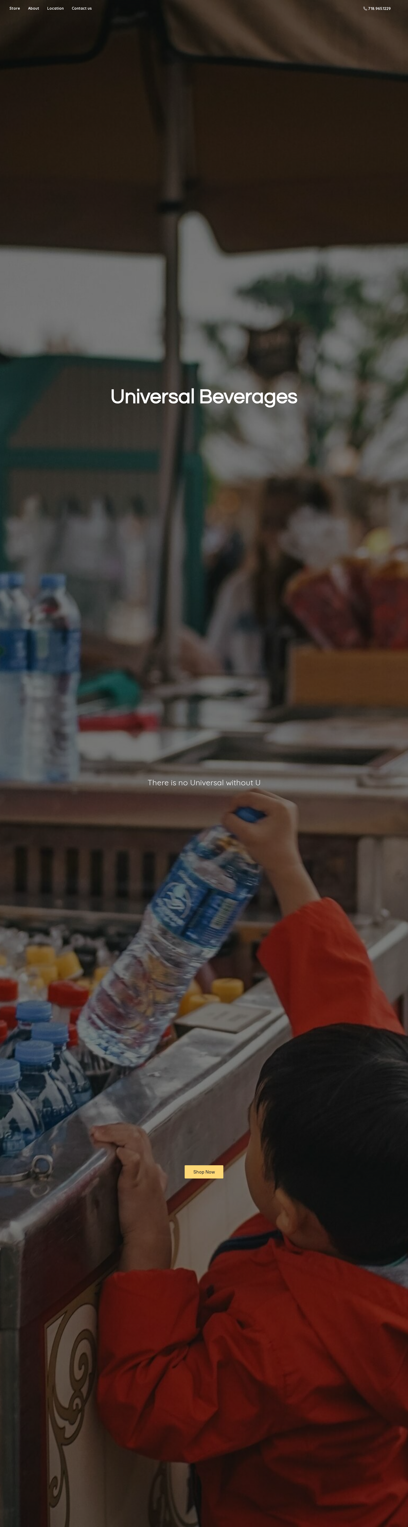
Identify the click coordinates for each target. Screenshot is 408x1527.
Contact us (82, 8)
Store (14, 8)
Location (55, 8)
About (33, 8)
